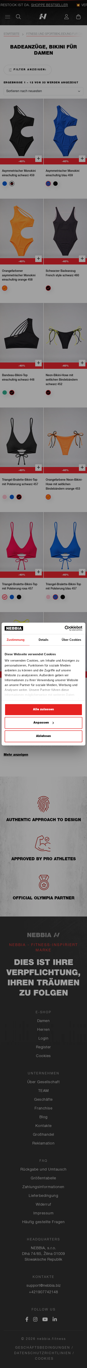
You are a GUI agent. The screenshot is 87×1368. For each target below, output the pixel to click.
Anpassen (41, 722)
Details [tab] (44, 639)
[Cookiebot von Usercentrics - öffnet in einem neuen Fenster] (64, 628)
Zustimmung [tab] (16, 639)
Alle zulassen (43, 709)
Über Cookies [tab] (71, 639)
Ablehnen (43, 736)
